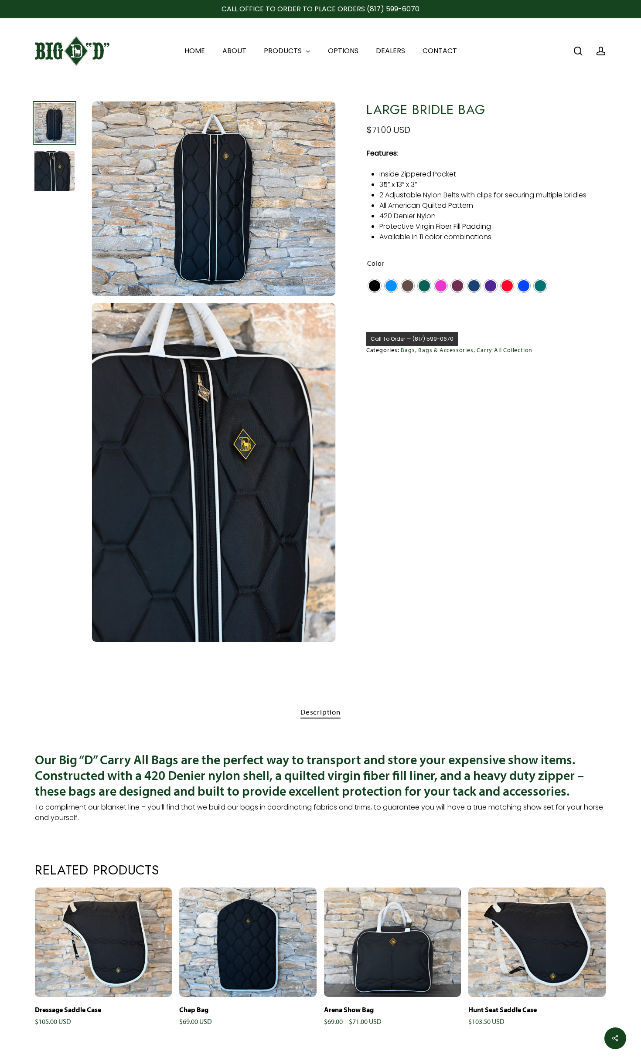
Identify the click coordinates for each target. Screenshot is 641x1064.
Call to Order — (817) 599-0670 (412, 338)
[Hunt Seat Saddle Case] (536, 942)
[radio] (374, 285)
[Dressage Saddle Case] (103, 942)
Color (376, 263)
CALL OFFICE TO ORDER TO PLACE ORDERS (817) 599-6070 (320, 9)
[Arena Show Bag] (392, 942)
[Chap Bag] (247, 942)
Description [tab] (320, 711)
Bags (408, 350)
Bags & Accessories (445, 350)
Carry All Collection (504, 350)
